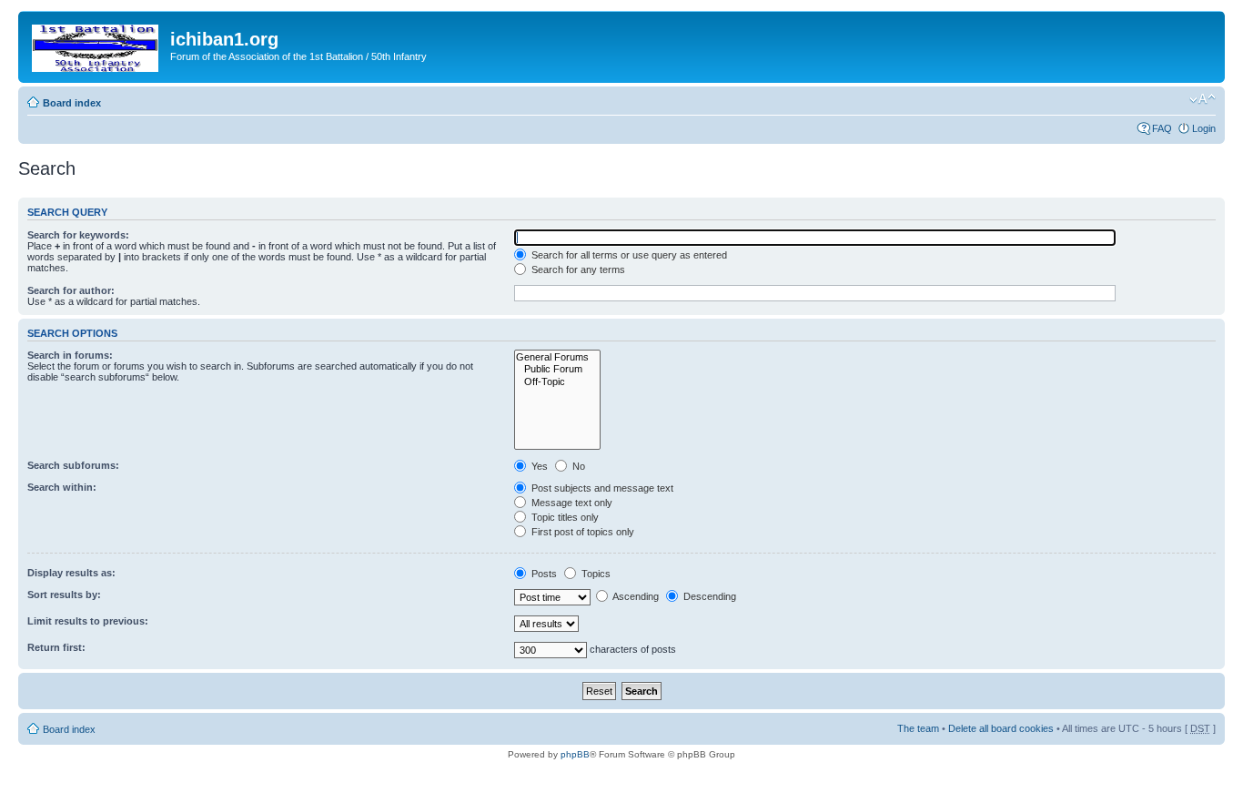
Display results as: (71, 572)
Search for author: (71, 290)
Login (1204, 128)
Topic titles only (564, 517)
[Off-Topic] (557, 382)
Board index (72, 102)
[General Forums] (557, 357)
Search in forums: (70, 355)
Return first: (56, 647)
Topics (595, 573)
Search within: (61, 487)
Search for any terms (577, 269)
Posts (543, 573)
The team (918, 728)
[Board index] (96, 44)
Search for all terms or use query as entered (628, 254)
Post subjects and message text (601, 488)
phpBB (575, 754)
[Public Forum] (557, 369)
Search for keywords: (78, 234)
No (577, 466)
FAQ (1162, 128)
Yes (538, 466)
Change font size (1202, 99)
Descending (708, 596)
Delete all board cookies (1001, 728)
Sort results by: (64, 594)
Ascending (635, 596)
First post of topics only (581, 531)
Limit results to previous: (87, 620)
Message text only (570, 502)
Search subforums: (73, 465)
